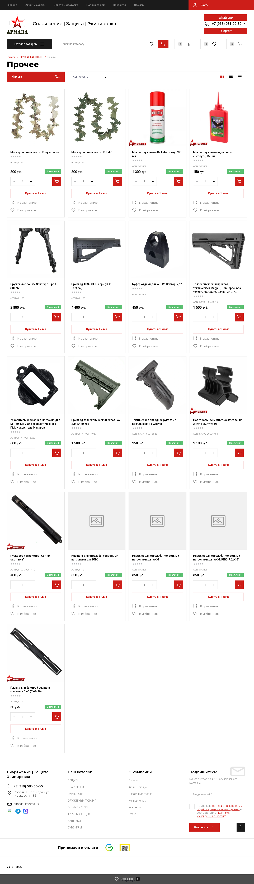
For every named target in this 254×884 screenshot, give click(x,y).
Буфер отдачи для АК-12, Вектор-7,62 (157, 284)
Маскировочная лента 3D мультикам (34, 152)
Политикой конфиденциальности (213, 814)
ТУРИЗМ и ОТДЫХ (79, 814)
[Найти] (151, 43)
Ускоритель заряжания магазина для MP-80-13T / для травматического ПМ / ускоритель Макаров (35, 423)
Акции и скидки (35, 5)
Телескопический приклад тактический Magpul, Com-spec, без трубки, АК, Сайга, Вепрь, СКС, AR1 (217, 288)
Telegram (225, 31)
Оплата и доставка (66, 5)
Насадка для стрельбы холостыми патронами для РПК (94, 557)
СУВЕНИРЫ (75, 827)
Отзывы (139, 5)
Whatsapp (226, 17)
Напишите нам (95, 5)
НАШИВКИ (74, 820)
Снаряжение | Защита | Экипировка (74, 23)
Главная (12, 5)
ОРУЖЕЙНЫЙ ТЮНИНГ (31, 57)
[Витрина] (221, 76)
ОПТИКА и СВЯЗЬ (78, 807)
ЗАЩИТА (73, 780)
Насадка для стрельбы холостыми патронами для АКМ (155, 557)
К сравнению (27, 202)
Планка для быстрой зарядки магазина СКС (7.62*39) (30, 689)
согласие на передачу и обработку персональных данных (219, 807)
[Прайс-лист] (239, 76)
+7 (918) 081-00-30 (226, 24)
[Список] (230, 76)
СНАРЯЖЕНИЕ (76, 787)
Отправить (201, 827)
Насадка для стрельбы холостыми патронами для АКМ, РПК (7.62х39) (216, 557)
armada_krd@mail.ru (26, 804)
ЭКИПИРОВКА (76, 794)
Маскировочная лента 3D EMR (91, 152)
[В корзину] (56, 181)
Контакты (119, 5)
